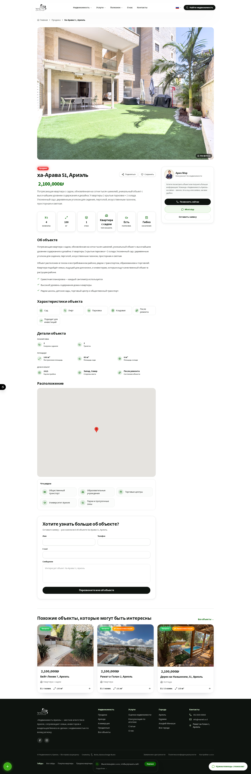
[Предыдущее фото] (41, 645)
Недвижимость (81, 7)
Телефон (101, 536)
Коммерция (104, 723)
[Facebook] (39, 740)
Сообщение (48, 562)
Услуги (100, 7)
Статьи (131, 726)
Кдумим (162, 719)
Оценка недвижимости (139, 714)
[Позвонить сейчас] (7, 766)
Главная (44, 20)
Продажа (56, 20)
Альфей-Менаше (167, 723)
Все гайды (50, 763)
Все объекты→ (206, 619)
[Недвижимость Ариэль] (41, 7)
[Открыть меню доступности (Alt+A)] (3, 387)
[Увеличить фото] (125, 93)
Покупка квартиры (65, 763)
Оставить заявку (188, 217)
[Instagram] (46, 740)
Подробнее (100, 768)
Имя (44, 536)
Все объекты (104, 732)
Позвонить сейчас (189, 202)
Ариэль (162, 714)
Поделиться (130, 174)
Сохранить (149, 174)
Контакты (142, 7)
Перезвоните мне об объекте (96, 590)
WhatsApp (189, 209)
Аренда (101, 719)
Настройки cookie (206, 755)
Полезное (115, 7)
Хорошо (150, 764)
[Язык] (178, 7)
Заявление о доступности (154, 755)
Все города (164, 728)
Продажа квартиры (84, 763)
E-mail (45, 549)
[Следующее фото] (89, 645)
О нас (130, 7)
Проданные (104, 728)
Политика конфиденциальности (182, 755)
